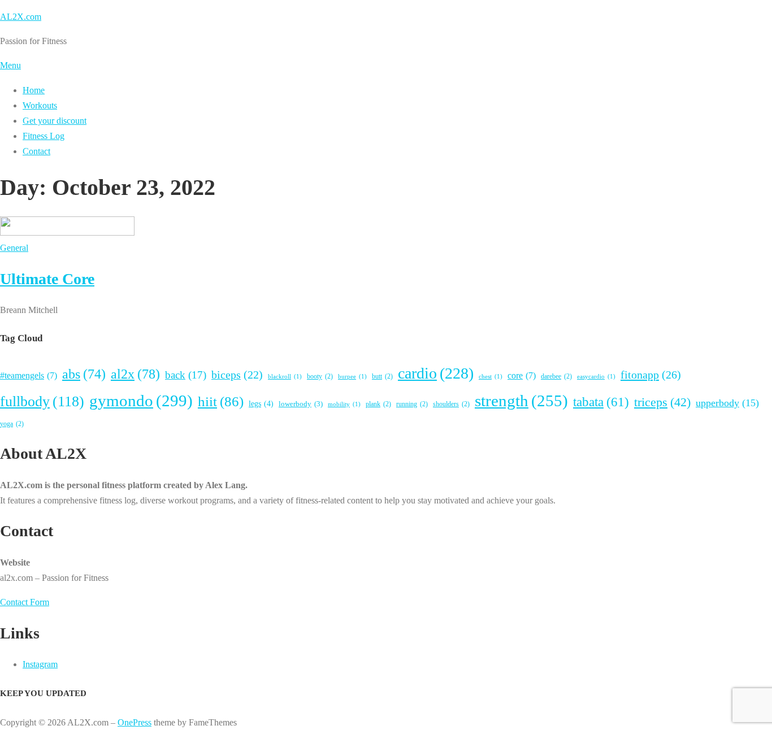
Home (34, 90)
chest (490, 376)
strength (521, 401)
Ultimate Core (47, 279)
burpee (352, 376)
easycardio (596, 376)
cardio (436, 373)
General (14, 248)
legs (261, 403)
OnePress (134, 722)
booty (320, 376)
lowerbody (301, 403)
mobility (344, 404)
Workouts (40, 105)
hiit (221, 401)
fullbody (42, 401)
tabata (601, 401)
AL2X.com (20, 16)
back (185, 375)
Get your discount (54, 120)
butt (382, 376)
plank (378, 404)
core (522, 375)
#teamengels (28, 375)
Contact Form (24, 602)
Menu (10, 65)
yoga (12, 424)
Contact (36, 151)
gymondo (141, 401)
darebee (556, 376)
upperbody (727, 403)
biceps (237, 374)
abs (84, 373)
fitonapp (651, 374)
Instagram (40, 664)
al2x (135, 373)
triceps (662, 402)
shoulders (451, 404)
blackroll (285, 376)
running (412, 404)
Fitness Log (43, 136)
